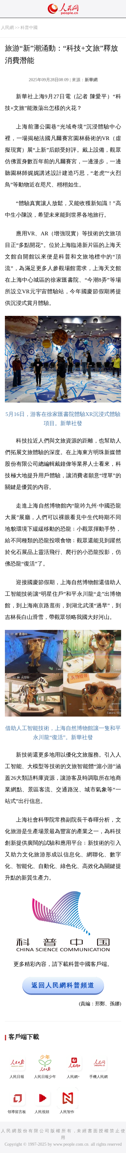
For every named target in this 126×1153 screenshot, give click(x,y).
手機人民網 (98, 1077)
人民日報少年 (45, 1077)
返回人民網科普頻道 (63, 985)
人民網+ (73, 1077)
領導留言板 (17, 1112)
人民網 (7, 27)
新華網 (91, 80)
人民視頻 (42, 1112)
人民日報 (16, 1077)
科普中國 (29, 27)
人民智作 (67, 1112)
